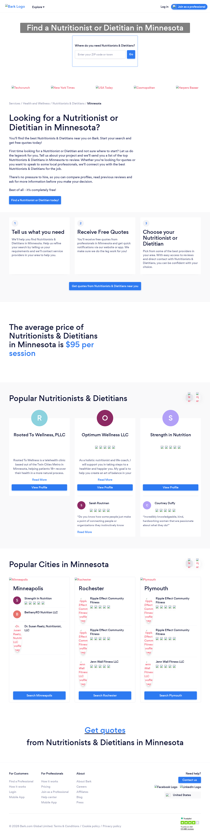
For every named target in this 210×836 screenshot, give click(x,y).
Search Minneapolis (39, 695)
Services (14, 103)
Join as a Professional (55, 792)
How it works (17, 787)
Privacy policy (112, 826)
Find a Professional (21, 781)
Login (12, 792)
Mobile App (17, 797)
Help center (49, 797)
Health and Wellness (36, 103)
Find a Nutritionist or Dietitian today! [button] (35, 200)
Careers (81, 787)
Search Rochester (105, 695)
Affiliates (82, 792)
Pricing (45, 787)
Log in (164, 7)
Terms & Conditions (66, 826)
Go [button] (131, 54)
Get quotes (105, 730)
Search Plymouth (170, 695)
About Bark (83, 781)
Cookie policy (91, 826)
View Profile (39, 487)
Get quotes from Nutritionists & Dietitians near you (105, 286)
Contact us (189, 780)
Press (80, 802)
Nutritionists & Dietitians (68, 103)
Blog (79, 797)
